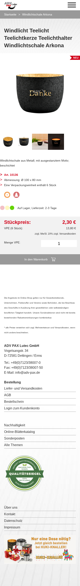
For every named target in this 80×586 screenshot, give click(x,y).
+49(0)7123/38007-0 (26, 362)
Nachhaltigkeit (14, 425)
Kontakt (9, 514)
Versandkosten (67, 233)
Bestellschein (14, 401)
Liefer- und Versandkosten (23, 388)
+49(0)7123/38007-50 (27, 367)
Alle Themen (13, 445)
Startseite (10, 14)
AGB (7, 395)
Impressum (12, 527)
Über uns (10, 507)
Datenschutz (13, 520)
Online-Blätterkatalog (19, 432)
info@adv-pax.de (27, 372)
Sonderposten (14, 438)
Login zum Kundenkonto (22, 408)
